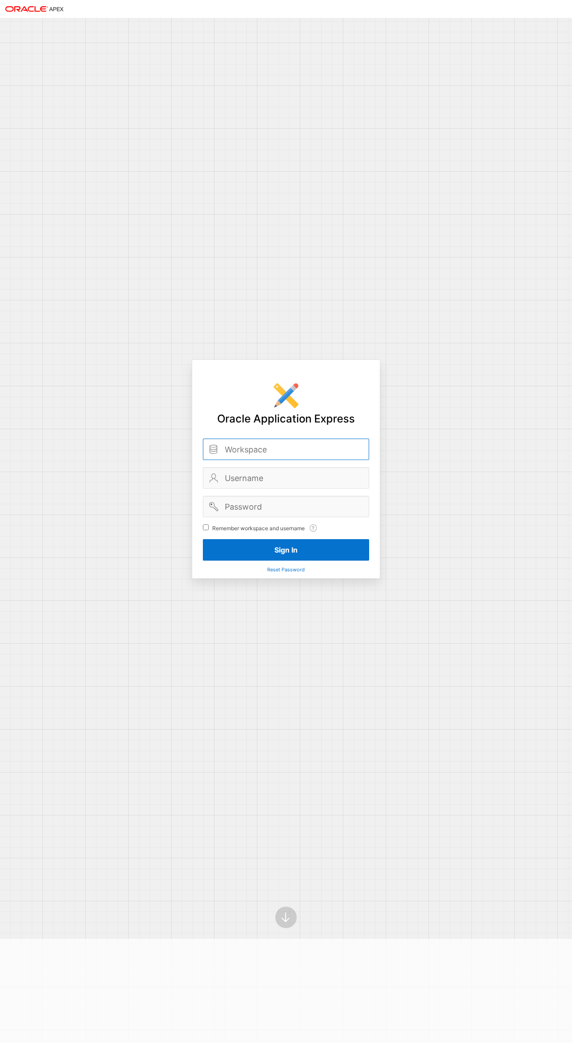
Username (213, 478)
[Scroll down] (286, 917)
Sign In (286, 549)
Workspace (213, 449)
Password (213, 506)
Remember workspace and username (258, 528)
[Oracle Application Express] (34, 9)
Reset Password (286, 569)
